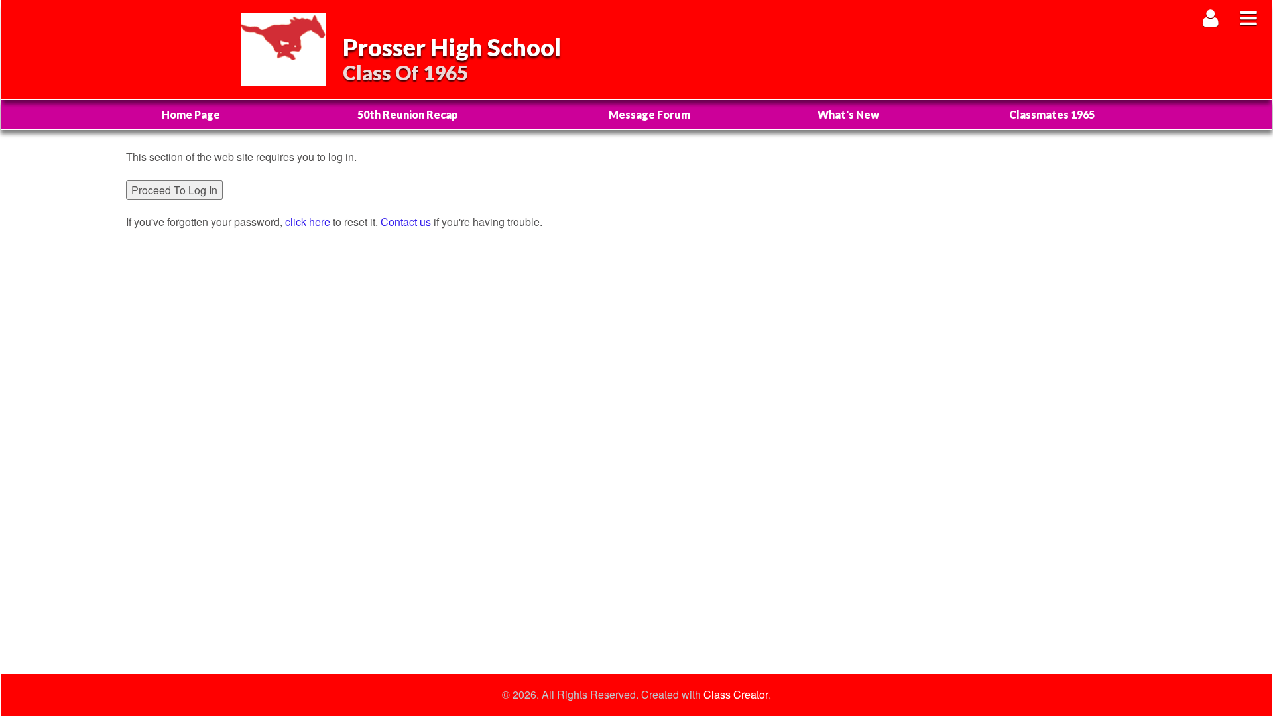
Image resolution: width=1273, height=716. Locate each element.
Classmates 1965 (1052, 114)
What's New (848, 114)
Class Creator (735, 694)
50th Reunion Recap (407, 114)
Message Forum (649, 114)
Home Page (191, 114)
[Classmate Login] (1211, 17)
